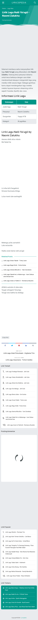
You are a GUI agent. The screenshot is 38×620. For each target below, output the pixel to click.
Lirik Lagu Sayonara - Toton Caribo (19, 360)
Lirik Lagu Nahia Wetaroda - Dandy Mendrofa (18, 571)
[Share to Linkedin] (25, 345)
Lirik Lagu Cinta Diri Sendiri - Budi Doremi (17, 602)
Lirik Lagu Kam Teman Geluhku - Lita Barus (18, 536)
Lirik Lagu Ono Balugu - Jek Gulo (15, 388)
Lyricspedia (19, 2)
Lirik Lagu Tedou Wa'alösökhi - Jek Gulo (17, 377)
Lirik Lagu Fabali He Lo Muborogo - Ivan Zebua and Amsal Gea (18, 275)
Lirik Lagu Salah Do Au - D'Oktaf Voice (16, 594)
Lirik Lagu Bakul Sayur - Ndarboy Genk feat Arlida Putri (19, 589)
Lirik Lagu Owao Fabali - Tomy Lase (15, 260)
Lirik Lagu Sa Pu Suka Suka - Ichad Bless (17, 541)
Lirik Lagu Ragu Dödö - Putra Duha (14, 265)
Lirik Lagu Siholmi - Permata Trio (15, 532)
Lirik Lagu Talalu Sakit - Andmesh (15, 562)
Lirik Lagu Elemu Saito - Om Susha (16, 394)
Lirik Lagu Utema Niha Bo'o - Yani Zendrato (17, 270)
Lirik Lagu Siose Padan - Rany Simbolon (18, 576)
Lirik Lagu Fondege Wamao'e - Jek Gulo (17, 371)
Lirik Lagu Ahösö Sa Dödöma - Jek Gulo (17, 383)
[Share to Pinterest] (19, 345)
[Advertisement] (19, 47)
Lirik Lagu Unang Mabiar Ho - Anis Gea (16, 558)
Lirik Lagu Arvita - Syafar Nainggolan (16, 598)
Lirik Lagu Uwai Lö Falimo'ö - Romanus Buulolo (18, 281)
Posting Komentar (7, 20)
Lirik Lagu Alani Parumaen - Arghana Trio (19, 353)
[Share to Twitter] (12, 345)
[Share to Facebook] (5, 345)
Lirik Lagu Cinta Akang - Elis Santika (16, 567)
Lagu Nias (5, 337)
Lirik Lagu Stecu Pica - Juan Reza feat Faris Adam (20, 606)
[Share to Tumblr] (32, 345)
